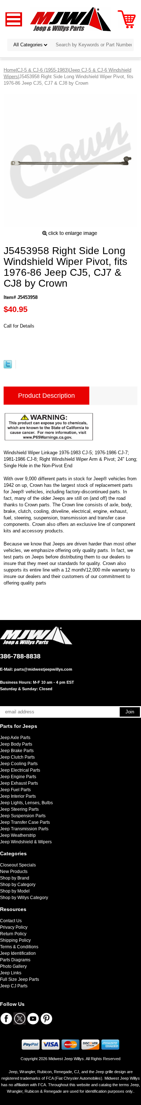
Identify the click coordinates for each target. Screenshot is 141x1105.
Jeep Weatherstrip (18, 835)
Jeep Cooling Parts (19, 763)
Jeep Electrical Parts (20, 770)
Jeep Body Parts (16, 744)
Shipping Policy (15, 940)
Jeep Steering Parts (19, 809)
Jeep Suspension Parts (23, 815)
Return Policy (13, 933)
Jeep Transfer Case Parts (25, 822)
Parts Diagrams (15, 959)
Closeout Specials (18, 865)
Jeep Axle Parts (15, 737)
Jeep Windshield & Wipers (26, 841)
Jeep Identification (18, 953)
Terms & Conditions (19, 946)
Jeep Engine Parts (18, 776)
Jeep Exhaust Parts (19, 783)
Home (10, 70)
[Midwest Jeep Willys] (70, 19)
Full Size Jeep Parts (19, 979)
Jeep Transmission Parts (24, 828)
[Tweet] (8, 367)
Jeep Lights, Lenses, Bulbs (26, 802)
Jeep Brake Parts (17, 750)
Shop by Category (17, 884)
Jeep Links (10, 972)
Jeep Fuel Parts (15, 789)
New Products (13, 871)
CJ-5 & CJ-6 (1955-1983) (43, 70)
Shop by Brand (14, 878)
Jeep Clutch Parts (17, 757)
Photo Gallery (13, 966)
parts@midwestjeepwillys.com (43, 669)
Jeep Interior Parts (18, 796)
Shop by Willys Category (24, 897)
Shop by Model (15, 891)
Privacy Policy (13, 927)
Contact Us (11, 920)
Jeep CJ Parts (13, 985)
